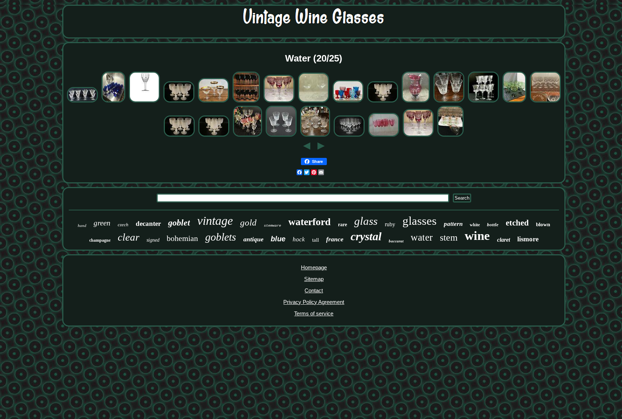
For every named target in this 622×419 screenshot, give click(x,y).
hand (82, 225)
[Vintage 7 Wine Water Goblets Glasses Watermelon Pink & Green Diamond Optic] (450, 136)
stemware (272, 226)
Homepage (314, 267)
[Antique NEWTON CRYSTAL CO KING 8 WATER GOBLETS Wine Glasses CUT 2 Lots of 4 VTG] (483, 102)
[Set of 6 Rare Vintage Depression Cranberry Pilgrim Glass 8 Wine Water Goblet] (383, 136)
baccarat (396, 241)
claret (503, 240)
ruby (390, 224)
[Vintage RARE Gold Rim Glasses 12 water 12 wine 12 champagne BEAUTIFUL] (213, 102)
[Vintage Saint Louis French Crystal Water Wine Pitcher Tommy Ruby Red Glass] (416, 102)
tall (315, 240)
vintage (215, 220)
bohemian (182, 238)
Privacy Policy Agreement (313, 302)
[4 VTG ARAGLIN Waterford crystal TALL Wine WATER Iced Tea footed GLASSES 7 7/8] (144, 102)
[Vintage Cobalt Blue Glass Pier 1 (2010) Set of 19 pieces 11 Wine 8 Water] (113, 102)
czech (123, 224)
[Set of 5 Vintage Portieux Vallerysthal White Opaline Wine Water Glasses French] (178, 102)
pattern (453, 223)
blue (278, 239)
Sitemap (314, 279)
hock (299, 239)
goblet (179, 222)
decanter (148, 223)
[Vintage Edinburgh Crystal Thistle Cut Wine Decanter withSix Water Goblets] (315, 136)
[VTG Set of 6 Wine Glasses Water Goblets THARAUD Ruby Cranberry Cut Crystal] (279, 102)
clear (128, 237)
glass (366, 221)
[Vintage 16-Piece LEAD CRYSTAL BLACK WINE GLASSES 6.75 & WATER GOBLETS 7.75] (246, 102)
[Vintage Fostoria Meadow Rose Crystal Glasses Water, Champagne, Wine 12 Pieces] (247, 136)
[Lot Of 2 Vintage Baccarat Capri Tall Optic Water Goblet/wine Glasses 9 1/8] (313, 102)
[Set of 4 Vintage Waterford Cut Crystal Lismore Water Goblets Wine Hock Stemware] (281, 136)
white (475, 224)
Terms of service (313, 313)
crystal (366, 236)
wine (477, 236)
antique (253, 239)
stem (449, 237)
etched (517, 222)
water (422, 237)
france (334, 239)
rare (342, 224)
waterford (309, 221)
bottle (493, 224)
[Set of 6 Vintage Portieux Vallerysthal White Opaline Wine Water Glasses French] (382, 102)
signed (153, 240)
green (102, 223)
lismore (527, 239)
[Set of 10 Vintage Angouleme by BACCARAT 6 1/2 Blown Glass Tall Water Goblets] (349, 136)
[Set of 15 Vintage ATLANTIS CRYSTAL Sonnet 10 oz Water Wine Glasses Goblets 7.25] (545, 102)
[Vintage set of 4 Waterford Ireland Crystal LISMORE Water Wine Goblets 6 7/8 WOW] (448, 102)
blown (543, 224)
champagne (100, 240)
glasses (419, 220)
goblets (220, 237)
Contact (314, 290)
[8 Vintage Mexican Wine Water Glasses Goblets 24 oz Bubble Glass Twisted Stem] (514, 102)
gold (248, 222)
